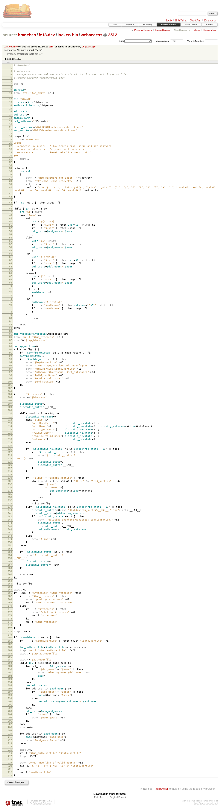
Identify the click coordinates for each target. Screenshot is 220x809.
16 (10, 111)
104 (10, 394)
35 (10, 171)
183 (10, 647)
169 (10, 602)
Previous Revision (143, 30)
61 (10, 257)
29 (10, 152)
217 (10, 756)
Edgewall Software (42, 803)
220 (10, 766)
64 (10, 266)
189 (10, 666)
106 (10, 400)
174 (10, 618)
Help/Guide (180, 20)
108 (10, 407)
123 (10, 455)
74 (10, 298)
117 (10, 436)
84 (10, 331)
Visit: (121, 41)
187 (10, 659)
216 (10, 753)
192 (10, 675)
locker (63, 35)
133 (10, 487)
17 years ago (88, 46)
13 (10, 102)
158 (10, 568)
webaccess (91, 35)
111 (10, 416)
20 (10, 124)
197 (10, 692)
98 (10, 375)
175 (10, 622)
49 (10, 218)
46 (10, 208)
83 (10, 327)
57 (10, 244)
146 (10, 529)
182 (10, 644)
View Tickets (191, 24)
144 (10, 523)
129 (10, 474)
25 (10, 139)
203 (10, 711)
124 (10, 458)
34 (10, 168)
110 (10, 413)
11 (10, 96)
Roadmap (147, 24)
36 (10, 174)
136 (10, 497)
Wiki (115, 24)
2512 (112, 35)
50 (10, 221)
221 (10, 769)
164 (10, 587)
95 (10, 365)
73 (10, 295)
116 (10, 432)
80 (10, 318)
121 (10, 449)
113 (10, 423)
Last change (11, 46)
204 (10, 714)
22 (10, 130)
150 (10, 542)
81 (10, 321)
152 (10, 548)
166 (10, 593)
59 (10, 250)
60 (10, 253)
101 (10, 385)
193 (10, 679)
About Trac (195, 20)
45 (10, 206)
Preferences (210, 20)
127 (10, 468)
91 (10, 352)
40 (10, 187)
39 (10, 184)
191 (10, 672)
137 (10, 500)
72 (10, 292)
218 (10, 759)
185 (10, 653)
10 (10, 93)
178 (10, 631)
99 (10, 378)
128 (10, 471)
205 (10, 717)
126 (10, 465)
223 (10, 775)
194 (10, 682)
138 (10, 503)
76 (10, 305)
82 (10, 324)
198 (10, 695)
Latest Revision (163, 30)
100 (10, 381)
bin (75, 35)
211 (10, 737)
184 (10, 650)
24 (10, 136)
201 (10, 704)
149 (10, 539)
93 (10, 359)
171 (10, 609)
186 (10, 657)
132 (10, 484)
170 (10, 605)
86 (10, 337)
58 (10, 247)
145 (10, 526)
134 (10, 490)
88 (10, 343)
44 (10, 202)
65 (10, 270)
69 (10, 282)
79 (10, 315)
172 (10, 612)
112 (10, 420)
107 (10, 403)
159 (10, 571)
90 (10, 349)
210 (10, 733)
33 (10, 165)
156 (10, 561)
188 (10, 663)
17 (10, 114)
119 (10, 442)
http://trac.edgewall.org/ (206, 803)
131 (10, 481)
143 (10, 519)
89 (10, 346)
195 (10, 685)
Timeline (130, 24)
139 (10, 506)
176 (10, 625)
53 (10, 231)
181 (10, 640)
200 (10, 701)
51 (10, 224)
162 (10, 581)
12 (10, 99)
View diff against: (196, 41)
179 (10, 634)
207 (10, 724)
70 (10, 286)
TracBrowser (160, 788)
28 (10, 149)
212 (10, 740)
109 (10, 410)
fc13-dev (47, 35)
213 (10, 743)
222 (10, 772)
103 (10, 391)
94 (10, 362)
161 (10, 577)
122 (10, 452)
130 (10, 478)
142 (10, 516)
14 (10, 105)
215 (10, 749)
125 (10, 461)
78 (10, 311)
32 (10, 162)
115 (10, 429)
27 (10, 146)
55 (10, 237)
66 (10, 273)
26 (10, 142)
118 (10, 439)
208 (10, 727)
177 (10, 628)
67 (10, 276)
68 (10, 279)
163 (10, 583)
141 (10, 513)
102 (10, 388)
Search (209, 24)
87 (10, 340)
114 (10, 426)
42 (10, 196)
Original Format (118, 797)
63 (10, 263)
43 (10, 200)
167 (10, 596)
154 (10, 555)
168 (10, 599)
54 (10, 234)
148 (10, 535)
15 (10, 108)
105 (10, 397)
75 (10, 302)
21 (10, 127)
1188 (51, 46)
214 (10, 746)
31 (10, 159)
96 (10, 368)
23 (10, 133)
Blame (197, 30)
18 (10, 118)
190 (10, 669)
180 (10, 637)
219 (10, 762)
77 (10, 308)
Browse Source (168, 24)
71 (10, 289)
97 (10, 372)
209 (10, 730)
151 (10, 545)
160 (10, 574)
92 (10, 356)
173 (10, 615)
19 (10, 121)
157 (10, 564)
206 (10, 720)
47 (10, 212)
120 (10, 445)
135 (10, 494)
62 (10, 260)
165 (10, 589)
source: (10, 35)
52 (10, 228)
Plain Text (99, 797)
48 (10, 215)
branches (27, 35)
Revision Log (209, 30)
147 (10, 532)
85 (10, 333)
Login (169, 20)
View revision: (163, 41)
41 (10, 193)
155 (10, 558)
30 (10, 155)
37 (10, 177)
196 (10, 688)
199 (10, 698)
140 (10, 510)
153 (10, 552)
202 (10, 708)
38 (10, 181)
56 (10, 241)
